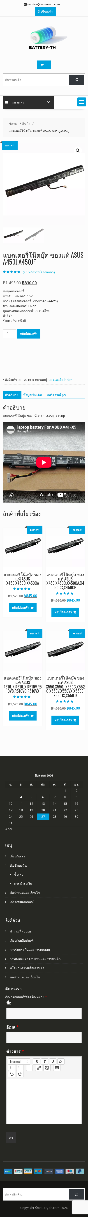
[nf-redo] (19, 1074)
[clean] (61, 1061)
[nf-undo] (11, 1074)
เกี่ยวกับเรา (17, 856)
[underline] (52, 1061)
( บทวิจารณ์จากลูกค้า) (39, 272)
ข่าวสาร (15, 1051)
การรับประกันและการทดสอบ (30, 949)
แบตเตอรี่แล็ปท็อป (61, 380)
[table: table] (56, 1068)
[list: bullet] (19, 1068)
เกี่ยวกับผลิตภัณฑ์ (22, 902)
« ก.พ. (9, 829)
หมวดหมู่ (18, 102)
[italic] (44, 1061)
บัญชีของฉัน (45, 11)
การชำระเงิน (23, 883)
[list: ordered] (11, 1068)
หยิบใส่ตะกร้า (28, 334)
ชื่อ (9, 1003)
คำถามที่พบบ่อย (20, 931)
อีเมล (12, 1027)
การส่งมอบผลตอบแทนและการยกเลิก (35, 959)
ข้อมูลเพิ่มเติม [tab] (32, 395)
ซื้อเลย (18, 874)
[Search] (76, 80)
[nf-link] (38, 1068)
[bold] (36, 1061)
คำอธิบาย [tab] (11, 395)
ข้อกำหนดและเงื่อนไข (25, 893)
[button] (81, 101)
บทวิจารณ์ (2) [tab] (56, 395)
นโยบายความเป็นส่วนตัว (27, 968)
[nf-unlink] (47, 1068)
